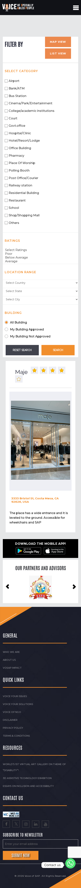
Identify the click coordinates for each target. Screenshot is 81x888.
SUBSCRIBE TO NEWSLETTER (23, 835)
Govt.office (17, 125)
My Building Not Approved (30, 336)
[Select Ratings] (40, 250)
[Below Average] (40, 257)
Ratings (12, 241)
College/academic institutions (31, 111)
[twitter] (16, 824)
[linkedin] (35, 824)
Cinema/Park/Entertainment (30, 103)
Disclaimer (10, 720)
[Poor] (40, 254)
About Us (9, 659)
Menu (76, 8)
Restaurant (17, 200)
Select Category (21, 71)
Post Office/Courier (23, 178)
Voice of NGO (12, 712)
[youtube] (45, 824)
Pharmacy (16, 155)
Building (13, 313)
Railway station (20, 185)
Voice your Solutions (18, 704)
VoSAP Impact (12, 667)
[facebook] (6, 824)
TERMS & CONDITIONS (16, 735)
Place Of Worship (22, 163)
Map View (58, 41)
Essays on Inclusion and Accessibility (28, 786)
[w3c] (11, 814)
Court (13, 118)
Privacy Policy (13, 727)
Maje (21, 372)
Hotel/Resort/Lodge (24, 140)
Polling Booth (19, 170)
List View (58, 53)
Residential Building (24, 193)
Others (14, 223)
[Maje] (40, 440)
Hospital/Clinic (20, 133)
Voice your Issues (15, 696)
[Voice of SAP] (18, 7)
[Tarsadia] (40, 587)
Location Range (20, 272)
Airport (14, 81)
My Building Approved (27, 329)
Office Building (20, 148)
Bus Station (17, 96)
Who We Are (11, 652)
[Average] (40, 261)
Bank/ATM (17, 88)
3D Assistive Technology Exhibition (27, 778)
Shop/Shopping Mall (24, 215)
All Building (18, 322)
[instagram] (25, 824)
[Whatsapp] (70, 865)
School (14, 208)
